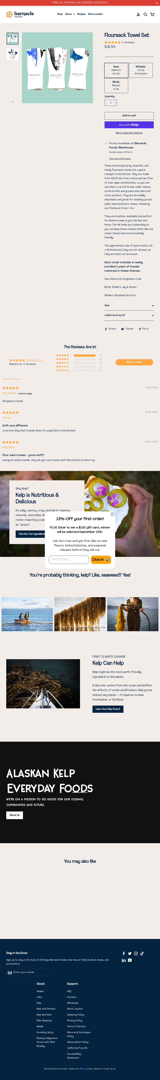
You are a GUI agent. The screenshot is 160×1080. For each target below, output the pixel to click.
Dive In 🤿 (101, 560)
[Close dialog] (112, 514)
